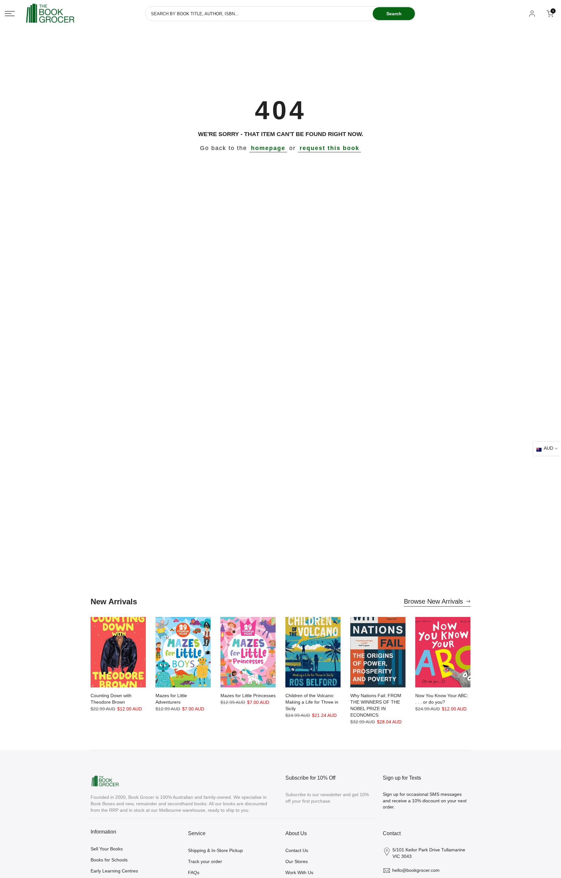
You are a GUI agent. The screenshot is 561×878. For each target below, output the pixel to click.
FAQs (193, 872)
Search (394, 13)
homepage (268, 148)
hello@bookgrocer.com (416, 870)
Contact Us (296, 850)
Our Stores (296, 861)
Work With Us (299, 872)
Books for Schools (109, 859)
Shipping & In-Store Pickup (215, 850)
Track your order (205, 861)
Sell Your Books (107, 848)
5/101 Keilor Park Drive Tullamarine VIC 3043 (429, 853)
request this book (329, 148)
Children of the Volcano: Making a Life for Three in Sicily (311, 702)
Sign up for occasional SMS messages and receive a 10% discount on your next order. (425, 800)
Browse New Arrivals (433, 601)
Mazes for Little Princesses (248, 695)
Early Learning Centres (114, 870)
